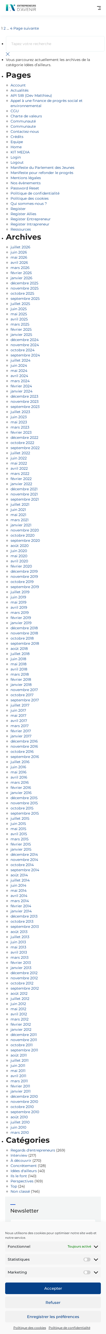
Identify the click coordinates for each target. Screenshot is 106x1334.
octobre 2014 (22, 864)
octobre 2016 (22, 751)
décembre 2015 (24, 798)
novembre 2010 (24, 1101)
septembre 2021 (25, 499)
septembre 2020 (25, 540)
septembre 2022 (25, 448)
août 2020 (20, 545)
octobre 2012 (22, 983)
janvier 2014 (21, 911)
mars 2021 (20, 520)
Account (18, 85)
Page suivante (26, 28)
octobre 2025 (22, 293)
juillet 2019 (20, 592)
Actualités (20, 90)
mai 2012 (18, 1009)
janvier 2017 (21, 736)
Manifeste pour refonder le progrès (42, 172)
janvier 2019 (21, 623)
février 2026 (21, 273)
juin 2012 (18, 1003)
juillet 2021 (20, 504)
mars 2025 (20, 324)
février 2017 (21, 731)
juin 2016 (18, 767)
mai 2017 (18, 715)
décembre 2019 (24, 571)
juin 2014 (18, 885)
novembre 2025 (25, 288)
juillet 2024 (20, 360)
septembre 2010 (25, 1112)
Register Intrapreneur (30, 224)
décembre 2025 (24, 283)
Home (16, 147)
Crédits (17, 136)
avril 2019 (19, 607)
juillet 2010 (20, 1122)
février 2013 (21, 962)
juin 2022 (19, 458)
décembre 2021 (24, 489)
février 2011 (20, 1086)
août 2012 (19, 993)
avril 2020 (19, 561)
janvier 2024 (21, 391)
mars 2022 (20, 473)
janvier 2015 (21, 849)
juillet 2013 (20, 937)
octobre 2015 (22, 808)
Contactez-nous (25, 131)
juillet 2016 (20, 762)
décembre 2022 (24, 437)
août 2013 (19, 931)
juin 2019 (18, 597)
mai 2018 (18, 664)
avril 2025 (19, 319)
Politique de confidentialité (69, 1328)
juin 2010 (18, 1127)
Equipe (17, 141)
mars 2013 (20, 957)
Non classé (20, 1191)
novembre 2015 (24, 803)
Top (14, 1186)
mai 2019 (18, 602)
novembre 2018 (24, 633)
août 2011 (19, 1055)
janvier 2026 (21, 278)
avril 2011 (18, 1076)
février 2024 (21, 386)
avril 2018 (19, 669)
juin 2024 (19, 365)
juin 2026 (19, 252)
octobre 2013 (22, 921)
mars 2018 (20, 674)
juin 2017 (18, 710)
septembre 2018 (25, 643)
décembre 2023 (24, 396)
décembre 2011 (24, 1034)
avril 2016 (19, 777)
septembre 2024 (25, 355)
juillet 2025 (20, 303)
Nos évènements (26, 183)
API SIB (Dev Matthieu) (31, 95)
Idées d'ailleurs (24, 1171)
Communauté (23, 121)
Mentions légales (26, 178)
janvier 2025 (21, 334)
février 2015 (21, 844)
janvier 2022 (21, 484)
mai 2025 (19, 314)
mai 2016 (18, 772)
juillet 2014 (20, 880)
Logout (17, 162)
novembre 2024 (25, 345)
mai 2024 (19, 370)
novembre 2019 (24, 576)
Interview (19, 1155)
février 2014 (21, 906)
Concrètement (24, 1165)
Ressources (21, 229)
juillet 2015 (20, 818)
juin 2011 (18, 1065)
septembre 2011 (24, 1050)
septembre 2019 (25, 587)
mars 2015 (20, 839)
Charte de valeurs (26, 116)
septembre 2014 (25, 870)
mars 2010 (20, 1132)
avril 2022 (19, 468)
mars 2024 (20, 381)
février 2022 (21, 478)
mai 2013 (18, 947)
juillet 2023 (20, 411)
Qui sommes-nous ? (29, 203)
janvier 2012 (21, 1029)
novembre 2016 (24, 746)
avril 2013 (19, 952)
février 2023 (21, 432)
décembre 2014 (24, 854)
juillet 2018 (20, 653)
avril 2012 (19, 1014)
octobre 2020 (22, 535)
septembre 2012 (25, 988)
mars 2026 (20, 267)
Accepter (53, 1288)
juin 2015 (18, 823)
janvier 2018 (21, 684)
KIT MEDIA (20, 152)
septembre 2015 (25, 813)
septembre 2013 (25, 926)
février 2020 (21, 566)
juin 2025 (19, 309)
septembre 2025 (25, 298)
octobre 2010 (22, 1106)
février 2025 (21, 329)
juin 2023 (19, 417)
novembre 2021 (24, 494)
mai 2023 (19, 422)
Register (18, 208)
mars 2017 (20, 725)
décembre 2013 (24, 916)
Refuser (53, 1302)
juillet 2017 (20, 705)
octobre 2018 (22, 638)
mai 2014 (18, 890)
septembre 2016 (25, 756)
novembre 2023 (25, 401)
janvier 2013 (21, 967)
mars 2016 (20, 782)
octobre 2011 (22, 1045)
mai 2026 (19, 257)
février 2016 (21, 787)
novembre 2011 (24, 1039)
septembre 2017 (25, 700)
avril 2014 (19, 895)
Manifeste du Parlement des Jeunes (42, 167)
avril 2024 (19, 375)
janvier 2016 (21, 792)
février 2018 (21, 679)
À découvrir (21, 1160)
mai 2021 (18, 514)
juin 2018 (18, 659)
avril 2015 (19, 834)
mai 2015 (18, 828)
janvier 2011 (21, 1091)
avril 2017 (19, 720)
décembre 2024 (25, 339)
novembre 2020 (25, 530)
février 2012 (21, 1024)
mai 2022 (19, 463)
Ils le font (19, 1176)
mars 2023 (20, 427)
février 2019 (21, 617)
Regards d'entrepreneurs (33, 1150)
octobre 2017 (22, 695)
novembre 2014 (24, 859)
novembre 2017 (24, 689)
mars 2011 (19, 1081)
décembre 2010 (24, 1096)
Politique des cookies (29, 1328)
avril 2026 (19, 262)
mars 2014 (20, 901)
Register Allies (23, 214)
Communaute (23, 126)
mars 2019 (20, 612)
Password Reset (25, 188)
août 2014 (19, 875)
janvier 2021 (21, 525)
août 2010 (19, 1117)
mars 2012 (20, 1019)
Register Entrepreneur (31, 219)
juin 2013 (18, 942)
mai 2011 (18, 1070)
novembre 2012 (24, 978)
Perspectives (22, 1181)
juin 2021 (18, 509)
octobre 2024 (22, 350)
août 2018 (19, 648)
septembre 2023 (25, 406)
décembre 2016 (24, 741)
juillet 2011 (20, 1060)
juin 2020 (19, 550)
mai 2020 (19, 556)
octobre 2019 (22, 581)
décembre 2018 (24, 628)
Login (16, 157)
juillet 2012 (20, 998)
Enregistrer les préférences (53, 1316)
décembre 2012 (24, 973)
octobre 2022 (22, 442)
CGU (15, 111)
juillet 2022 (20, 453)
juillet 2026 (20, 247)
